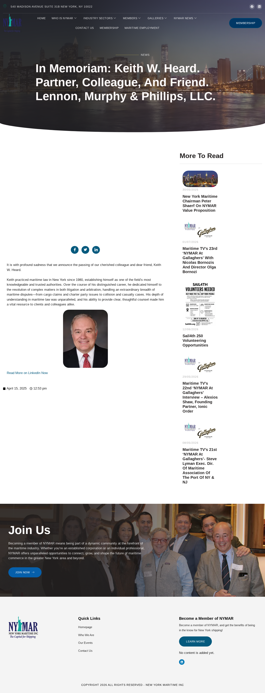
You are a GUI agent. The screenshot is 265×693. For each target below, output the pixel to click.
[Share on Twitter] (85, 250)
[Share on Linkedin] (96, 250)
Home (41, 18)
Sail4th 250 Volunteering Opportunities (195, 340)
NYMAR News (183, 18)
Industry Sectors (98, 18)
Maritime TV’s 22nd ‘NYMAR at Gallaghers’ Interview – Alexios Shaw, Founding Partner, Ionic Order (200, 397)
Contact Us (84, 27)
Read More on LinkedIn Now (27, 373)
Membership (109, 27)
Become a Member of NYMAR (206, 618)
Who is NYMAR (62, 18)
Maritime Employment (142, 27)
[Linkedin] (181, 662)
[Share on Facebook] (75, 250)
